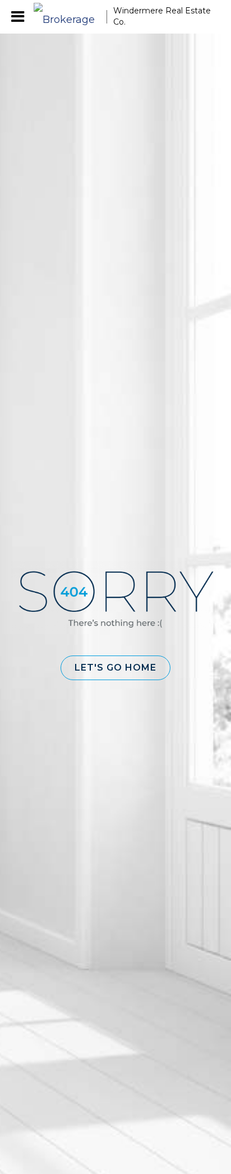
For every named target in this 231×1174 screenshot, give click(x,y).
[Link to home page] (70, 17)
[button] (115, 668)
